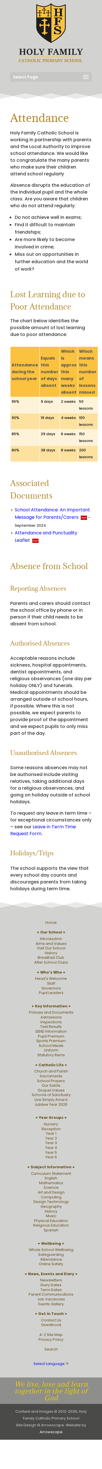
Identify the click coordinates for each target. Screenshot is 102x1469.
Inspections (51, 1022)
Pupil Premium (51, 1036)
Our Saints (51, 1085)
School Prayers (51, 1080)
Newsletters (51, 1280)
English (51, 1178)
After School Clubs (51, 962)
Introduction (51, 938)
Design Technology (51, 1201)
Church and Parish (51, 1071)
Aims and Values (51, 943)
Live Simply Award (51, 1099)
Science (51, 1187)
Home (51, 922)
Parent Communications (51, 1294)
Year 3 (51, 1142)
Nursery (51, 1124)
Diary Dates (51, 1285)
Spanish (51, 1230)
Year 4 (51, 1147)
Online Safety (51, 1263)
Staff (51, 983)
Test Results (51, 1026)
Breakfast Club (51, 957)
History (51, 953)
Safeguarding (51, 1254)
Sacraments (51, 1076)
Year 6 (51, 1157)
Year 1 (51, 1133)
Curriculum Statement (51, 1173)
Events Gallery (51, 1304)
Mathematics (51, 1182)
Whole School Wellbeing (51, 1249)
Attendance (51, 1259)
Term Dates (51, 1289)
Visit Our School (51, 948)
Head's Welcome (51, 978)
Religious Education (51, 1225)
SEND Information (51, 1031)
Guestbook (51, 1324)
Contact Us (51, 1320)
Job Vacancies (51, 1299)
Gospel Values (51, 1090)
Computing (51, 1197)
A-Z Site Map (51, 1334)
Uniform (51, 1050)
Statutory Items (51, 1055)
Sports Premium (51, 1040)
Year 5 (51, 1152)
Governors (51, 988)
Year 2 (51, 1138)
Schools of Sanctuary (51, 1094)
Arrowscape (51, 1431)
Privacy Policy (51, 1339)
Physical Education (51, 1220)
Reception (51, 1128)
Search (51, 1349)
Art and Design (51, 1192)
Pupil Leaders (51, 992)
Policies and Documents (51, 1012)
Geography (51, 1206)
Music (51, 1215)
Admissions (51, 1017)
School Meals (51, 1045)
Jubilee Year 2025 (51, 1104)
